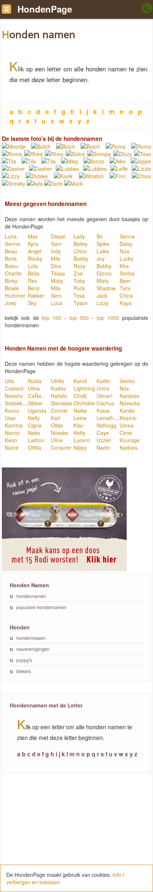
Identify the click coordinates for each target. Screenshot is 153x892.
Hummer (15, 295)
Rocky (35, 258)
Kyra (33, 243)
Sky (32, 303)
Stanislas (61, 403)
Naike (80, 410)
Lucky (126, 258)
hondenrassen (31, 638)
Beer (125, 280)
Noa (124, 251)
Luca (56, 303)
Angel (34, 251)
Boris (11, 258)
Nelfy (34, 418)
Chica (126, 295)
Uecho (127, 381)
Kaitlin (104, 381)
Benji (33, 288)
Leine (80, 418)
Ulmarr (105, 395)
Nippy (80, 447)
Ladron (36, 440)
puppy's (24, 660)
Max (33, 236)
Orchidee (84, 403)
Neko (34, 432)
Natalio (59, 395)
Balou (11, 266)
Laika (103, 251)
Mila (56, 288)
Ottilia (34, 447)
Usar (10, 418)
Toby (79, 280)
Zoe (78, 273)
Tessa (58, 273)
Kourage (130, 440)
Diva (56, 266)
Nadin (103, 447)
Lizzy (102, 303)
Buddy (81, 258)
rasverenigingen (32, 649)
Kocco (12, 410)
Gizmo (104, 273)
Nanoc (12, 432)
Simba (127, 273)
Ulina (34, 388)
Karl (55, 418)
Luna (11, 236)
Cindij (80, 395)
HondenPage (44, 9)
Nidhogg (106, 425)
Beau (11, 251)
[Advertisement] (76, 836)
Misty (57, 280)
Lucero (82, 440)
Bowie (12, 288)
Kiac (79, 425)
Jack (102, 295)
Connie (59, 410)
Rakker (36, 295)
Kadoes (128, 447)
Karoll (80, 381)
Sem (56, 295)
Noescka (130, 403)
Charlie (13, 273)
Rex (32, 280)
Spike (103, 243)
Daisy (126, 243)
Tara (125, 288)
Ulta (9, 381)
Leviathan (108, 418)
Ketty (79, 432)
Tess (79, 295)
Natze (12, 447)
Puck (79, 288)
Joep (10, 303)
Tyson (81, 303)
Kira (124, 266)
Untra (103, 388)
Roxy (79, 266)
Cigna (35, 425)
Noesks (59, 432)
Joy (101, 258)
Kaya (125, 303)
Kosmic (128, 418)
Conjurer (61, 447)
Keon (11, 440)
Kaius (103, 410)
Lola (33, 266)
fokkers (23, 671)
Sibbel (35, 403)
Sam (56, 243)
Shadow (106, 288)
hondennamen (31, 596)
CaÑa (34, 395)
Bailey (81, 243)
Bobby (104, 266)
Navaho (14, 395)
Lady (79, 236)
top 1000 (108, 317)
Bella (33, 273)
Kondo (127, 410)
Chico (80, 251)
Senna (127, 236)
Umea (127, 425)
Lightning (84, 388)
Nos (124, 388)
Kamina (14, 425)
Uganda (37, 410)
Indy (56, 251)
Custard (14, 388)
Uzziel (104, 440)
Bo (100, 236)
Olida (57, 425)
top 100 (51, 317)
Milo (56, 258)
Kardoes (129, 395)
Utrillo (57, 381)
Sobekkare (17, 403)
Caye (103, 432)
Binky (11, 280)
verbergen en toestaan (33, 882)
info (117, 874)
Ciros (126, 432)
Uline (57, 440)
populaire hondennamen (41, 607)
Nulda (35, 381)
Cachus (105, 403)
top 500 (79, 317)
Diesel (58, 236)
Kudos (58, 388)
